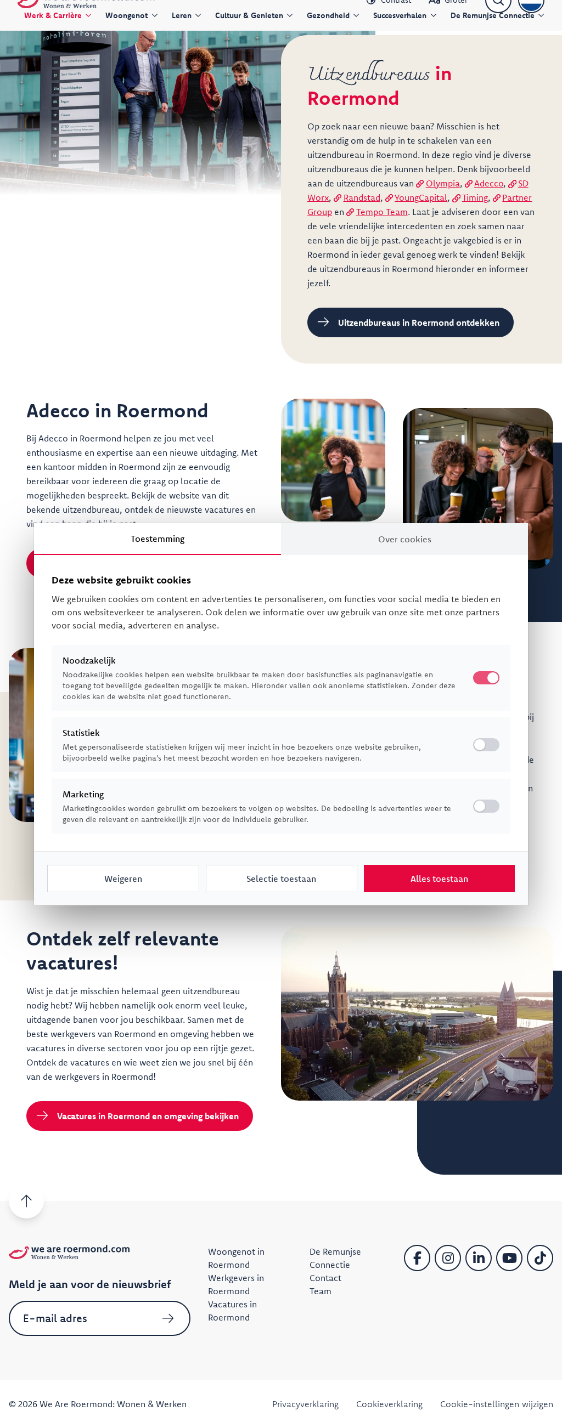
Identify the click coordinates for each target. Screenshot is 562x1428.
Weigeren (123, 878)
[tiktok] (540, 1258)
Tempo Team (382, 211)
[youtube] (509, 1258)
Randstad (362, 197)
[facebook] (417, 1258)
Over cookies (404, 539)
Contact (325, 1277)
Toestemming (157, 538)
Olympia (443, 183)
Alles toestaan (439, 878)
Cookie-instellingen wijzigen (496, 1403)
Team (320, 1290)
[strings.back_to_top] (26, 1201)
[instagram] (448, 1258)
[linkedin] (478, 1258)
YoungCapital (421, 197)
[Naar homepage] (69, 1252)
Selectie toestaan (281, 878)
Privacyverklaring (305, 1403)
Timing (475, 197)
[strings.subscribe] (168, 1318)
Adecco (488, 183)
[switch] (486, 744)
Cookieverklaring (389, 1403)
